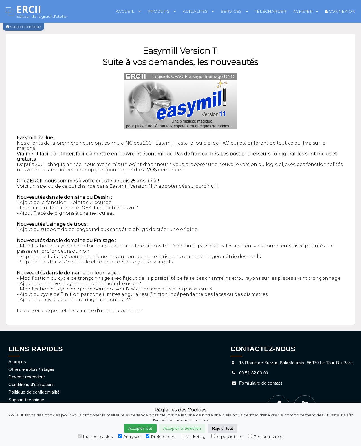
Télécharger (270, 11)
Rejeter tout (222, 428)
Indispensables (98, 436)
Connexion (341, 11)
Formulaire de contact (260, 383)
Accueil (125, 11)
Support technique (26, 399)
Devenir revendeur (26, 376)
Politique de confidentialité (34, 392)
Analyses (131, 436)
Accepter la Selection (182, 428)
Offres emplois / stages (31, 369)
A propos (17, 361)
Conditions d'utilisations (31, 384)
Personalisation (268, 436)
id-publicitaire (229, 436)
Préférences (163, 436)
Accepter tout (140, 428)
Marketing (196, 436)
